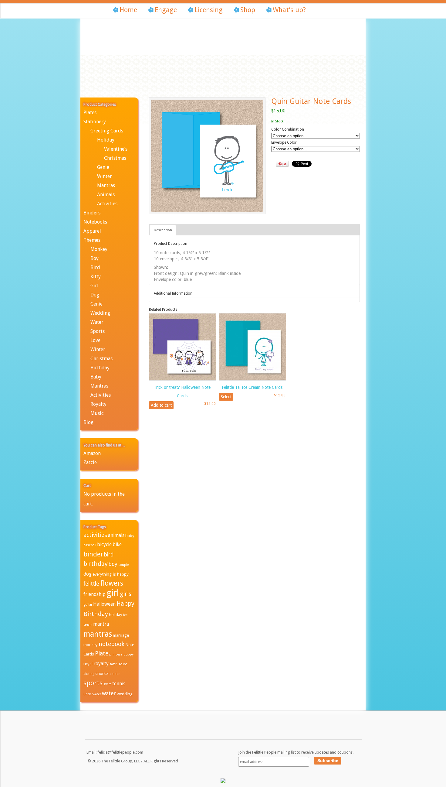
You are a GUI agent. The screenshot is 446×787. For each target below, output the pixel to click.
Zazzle (90, 462)
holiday (115, 614)
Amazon (92, 453)
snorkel (102, 673)
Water (96, 322)
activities (95, 535)
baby (129, 535)
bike (117, 544)
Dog (94, 295)
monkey (90, 644)
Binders (91, 213)
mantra (101, 624)
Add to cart (161, 405)
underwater (92, 694)
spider (115, 674)
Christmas (115, 158)
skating (88, 674)
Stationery (94, 122)
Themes (91, 240)
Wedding (100, 313)
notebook (111, 644)
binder (93, 554)
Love (95, 340)
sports (93, 683)
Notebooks (95, 222)
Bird (95, 267)
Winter (104, 176)
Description (163, 230)
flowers (111, 583)
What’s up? (289, 10)
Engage (166, 10)
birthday (95, 563)
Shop (247, 10)
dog (87, 574)
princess (116, 654)
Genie (103, 167)
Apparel (92, 231)
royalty (101, 663)
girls (125, 593)
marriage (121, 635)
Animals (106, 194)
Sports (97, 331)
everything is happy (111, 574)
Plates (89, 112)
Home (128, 10)
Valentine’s (115, 149)
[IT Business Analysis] (223, 782)
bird (109, 555)
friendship (94, 594)
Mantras (106, 185)
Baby (95, 377)
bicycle (104, 544)
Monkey (98, 249)
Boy (94, 258)
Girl (94, 286)
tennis (118, 683)
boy (113, 564)
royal (88, 663)
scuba (122, 664)
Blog (88, 422)
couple (123, 565)
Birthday (100, 368)
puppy (128, 654)
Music (96, 413)
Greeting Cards (106, 131)
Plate (101, 653)
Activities (107, 204)
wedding (125, 693)
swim (107, 684)
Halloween (104, 604)
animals (116, 535)
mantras (97, 633)
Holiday (105, 140)
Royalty (98, 404)
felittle (91, 584)
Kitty (95, 276)
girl (112, 593)
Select (226, 396)
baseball (89, 545)
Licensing (208, 10)
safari (113, 664)
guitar (87, 605)
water (109, 693)
